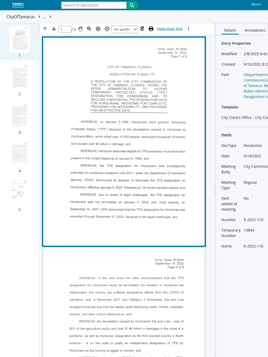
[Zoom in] (98, 28)
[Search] (131, 5)
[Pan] (80, 28)
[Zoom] (89, 28)
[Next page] (53, 28)
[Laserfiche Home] (27, 5)
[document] (242, 190)
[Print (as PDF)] (151, 28)
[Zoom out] (107, 28)
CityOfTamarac (27, 17)
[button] (19, 41)
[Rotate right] (142, 28)
